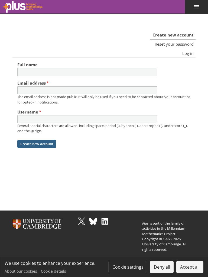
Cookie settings (128, 267)
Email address (31, 83)
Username (27, 112)
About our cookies (21, 271)
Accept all (190, 267)
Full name (27, 64)
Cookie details (53, 271)
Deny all (162, 267)
